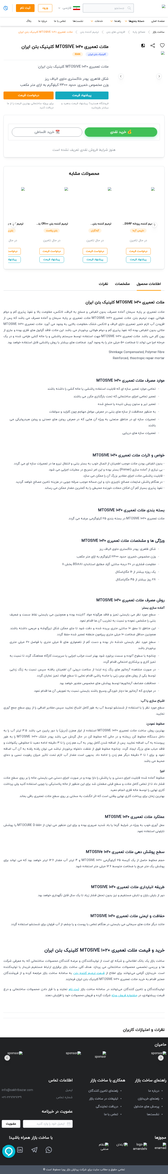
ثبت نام (74, 989)
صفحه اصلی (157, 21)
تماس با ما (60, 21)
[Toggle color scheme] (6, 8)
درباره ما (42, 21)
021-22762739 (11, 1097)
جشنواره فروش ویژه (124, 995)
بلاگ (28, 21)
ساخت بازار (158, 32)
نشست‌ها (78, 21)
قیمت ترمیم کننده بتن (89, 973)
